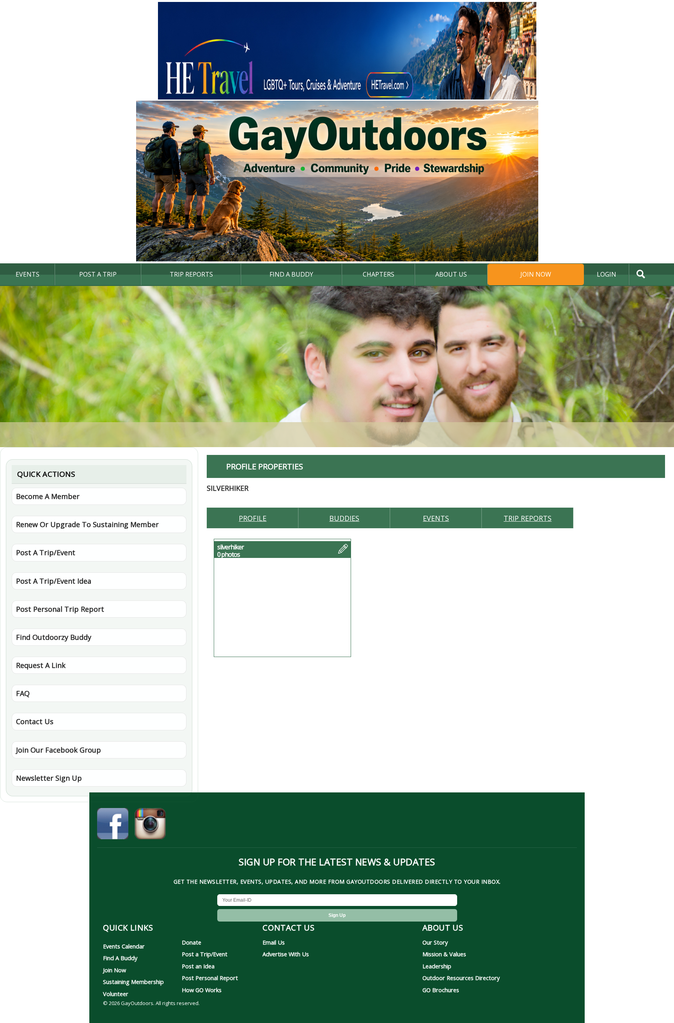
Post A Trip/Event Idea (53, 581)
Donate (191, 942)
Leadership (436, 966)
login (606, 274)
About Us (451, 274)
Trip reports (528, 518)
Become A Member (48, 496)
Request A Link (41, 665)
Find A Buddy (120, 958)
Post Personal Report (210, 978)
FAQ (23, 693)
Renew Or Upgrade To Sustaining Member (87, 524)
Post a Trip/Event (204, 954)
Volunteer (115, 994)
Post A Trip (98, 274)
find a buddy (291, 274)
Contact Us (34, 721)
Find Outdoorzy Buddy (53, 637)
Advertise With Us (286, 954)
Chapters (378, 274)
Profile (252, 518)
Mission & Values (444, 954)
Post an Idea (198, 966)
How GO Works (202, 990)
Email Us (274, 942)
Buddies (344, 518)
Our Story (435, 942)
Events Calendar (124, 946)
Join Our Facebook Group (58, 750)
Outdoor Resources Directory (461, 978)
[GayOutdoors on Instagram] (150, 825)
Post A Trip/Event (45, 552)
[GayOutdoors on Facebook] (112, 825)
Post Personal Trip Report (60, 609)
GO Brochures (440, 990)
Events (27, 274)
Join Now (535, 274)
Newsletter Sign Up (49, 778)
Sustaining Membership (133, 982)
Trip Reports (191, 274)
